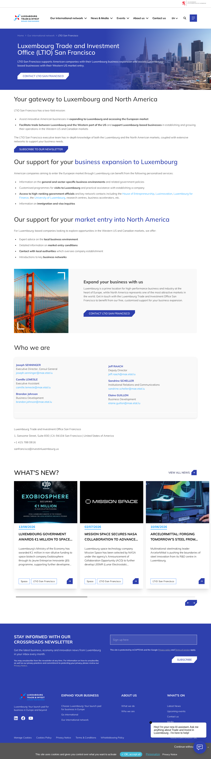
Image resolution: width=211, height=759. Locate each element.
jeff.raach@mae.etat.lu (122, 374)
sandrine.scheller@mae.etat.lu (126, 388)
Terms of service (182, 650)
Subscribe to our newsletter (41, 149)
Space (24, 581)
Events (121, 18)
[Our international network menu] (85, 18)
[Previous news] (188, 603)
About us (139, 18)
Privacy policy (164, 650)
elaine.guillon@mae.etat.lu (124, 403)
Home (20, 35)
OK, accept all (132, 754)
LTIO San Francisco (44, 581)
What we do (128, 706)
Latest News (174, 706)
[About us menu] (147, 18)
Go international (69, 714)
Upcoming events (176, 711)
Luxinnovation (164, 193)
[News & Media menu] (111, 18)
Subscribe (184, 659)
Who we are (128, 711)
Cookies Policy (43, 737)
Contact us (159, 18)
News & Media (100, 18)
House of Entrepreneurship (138, 193)
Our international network (66, 18)
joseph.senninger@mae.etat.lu (34, 372)
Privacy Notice (20, 665)
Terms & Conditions (86, 737)
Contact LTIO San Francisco (43, 76)
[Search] (184, 18)
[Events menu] (128, 18)
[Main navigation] (193, 18)
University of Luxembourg (49, 197)
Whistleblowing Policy (112, 737)
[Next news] (194, 603)
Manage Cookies (23, 737)
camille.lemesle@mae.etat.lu (33, 387)
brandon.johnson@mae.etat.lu (34, 401)
